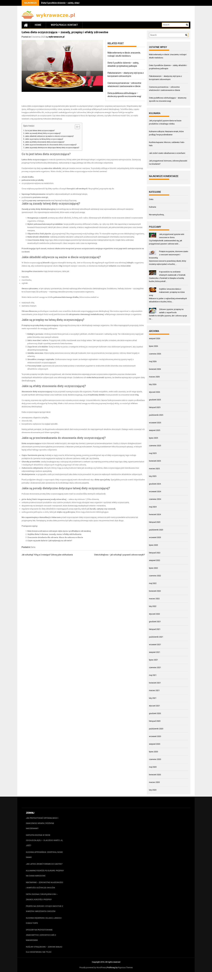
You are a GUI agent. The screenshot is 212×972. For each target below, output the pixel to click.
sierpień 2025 (154, 430)
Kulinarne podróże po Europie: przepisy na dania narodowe (45, 873)
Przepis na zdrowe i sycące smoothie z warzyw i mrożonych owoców (44, 908)
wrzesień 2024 (155, 491)
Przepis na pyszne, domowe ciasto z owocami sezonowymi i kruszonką (168, 254)
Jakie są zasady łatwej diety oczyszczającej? (43, 133)
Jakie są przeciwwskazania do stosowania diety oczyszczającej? (51, 145)
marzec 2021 (154, 690)
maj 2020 (152, 767)
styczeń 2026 (154, 392)
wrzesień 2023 (155, 537)
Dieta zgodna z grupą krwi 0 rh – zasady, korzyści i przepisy (42, 897)
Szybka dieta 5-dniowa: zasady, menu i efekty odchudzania (54, 534)
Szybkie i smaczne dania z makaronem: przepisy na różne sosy (167, 292)
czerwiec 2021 (155, 667)
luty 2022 (152, 606)
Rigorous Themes (125, 967)
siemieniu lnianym (29, 306)
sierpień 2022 (154, 560)
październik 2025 (156, 415)
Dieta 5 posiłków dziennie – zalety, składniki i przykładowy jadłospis (73, 3)
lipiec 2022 (153, 568)
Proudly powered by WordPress (92, 967)
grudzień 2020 (155, 713)
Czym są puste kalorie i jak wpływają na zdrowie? (49, 540)
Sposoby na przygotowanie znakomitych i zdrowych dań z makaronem (41, 935)
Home (38, 25)
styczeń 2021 (154, 706)
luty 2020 (152, 790)
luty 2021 (152, 698)
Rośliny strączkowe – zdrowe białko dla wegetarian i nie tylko (44, 949)
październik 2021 (156, 637)
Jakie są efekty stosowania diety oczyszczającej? (44, 142)
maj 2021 (152, 675)
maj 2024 (152, 507)
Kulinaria (152, 207)
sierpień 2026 (154, 338)
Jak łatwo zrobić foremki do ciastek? (44, 864)
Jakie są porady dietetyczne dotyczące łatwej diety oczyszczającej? (52, 148)
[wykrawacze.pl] (26, 25)
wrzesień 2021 (155, 644)
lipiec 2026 (153, 346)
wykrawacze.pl (56, 36)
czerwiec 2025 (155, 445)
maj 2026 (152, 361)
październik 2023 (156, 530)
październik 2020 (156, 729)
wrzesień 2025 (155, 423)
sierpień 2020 (154, 744)
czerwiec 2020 (155, 759)
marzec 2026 (154, 377)
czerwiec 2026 (155, 354)
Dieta (33, 547)
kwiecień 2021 (155, 683)
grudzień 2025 (155, 400)
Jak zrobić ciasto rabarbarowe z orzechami (167, 153)
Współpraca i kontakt (64, 25)
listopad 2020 (154, 721)
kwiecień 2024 (155, 514)
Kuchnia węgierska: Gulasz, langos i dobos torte (44, 920)
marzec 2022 (154, 599)
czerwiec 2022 (155, 576)
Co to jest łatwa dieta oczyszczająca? (40, 130)
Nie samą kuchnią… (157, 215)
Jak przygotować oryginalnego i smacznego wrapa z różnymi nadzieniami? (42, 823)
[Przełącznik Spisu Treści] (76, 126)
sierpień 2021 (154, 652)
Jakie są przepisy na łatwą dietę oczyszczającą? (44, 139)
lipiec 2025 (153, 438)
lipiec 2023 (153, 545)
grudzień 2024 (155, 484)
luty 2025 (152, 476)
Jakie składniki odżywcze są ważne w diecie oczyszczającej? (49, 136)
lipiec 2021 (153, 660)
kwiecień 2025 (155, 461)
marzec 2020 (154, 782)
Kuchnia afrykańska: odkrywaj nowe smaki (44, 854)
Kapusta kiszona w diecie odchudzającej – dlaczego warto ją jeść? (44, 840)
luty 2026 (152, 384)
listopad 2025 (154, 407)
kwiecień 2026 (155, 369)
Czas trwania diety (35, 240)
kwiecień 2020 (155, 775)
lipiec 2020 (153, 752)
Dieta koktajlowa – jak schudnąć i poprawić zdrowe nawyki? (119, 555)
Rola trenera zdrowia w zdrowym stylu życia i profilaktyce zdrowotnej (59, 531)
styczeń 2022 (154, 614)
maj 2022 (152, 583)
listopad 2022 (154, 553)
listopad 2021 (154, 629)
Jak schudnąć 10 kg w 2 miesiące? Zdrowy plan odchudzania (47, 555)
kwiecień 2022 (155, 591)
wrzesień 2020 (155, 736)
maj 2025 (152, 453)
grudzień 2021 (155, 621)
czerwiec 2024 (155, 499)
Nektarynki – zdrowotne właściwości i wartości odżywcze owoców (44, 885)
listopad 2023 (154, 522)
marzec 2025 (154, 468)
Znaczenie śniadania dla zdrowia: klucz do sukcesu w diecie (55, 537)
